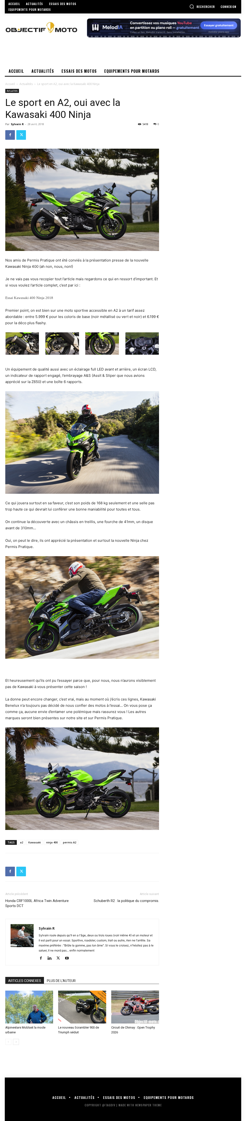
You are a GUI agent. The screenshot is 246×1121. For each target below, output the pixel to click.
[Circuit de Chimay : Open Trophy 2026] (135, 1007)
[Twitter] (21, 135)
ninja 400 (52, 842)
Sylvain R (17, 124)
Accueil (10, 84)
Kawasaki (34, 842)
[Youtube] (69, 958)
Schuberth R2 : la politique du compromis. (126, 901)
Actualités (26, 84)
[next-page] (16, 1042)
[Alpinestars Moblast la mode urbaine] (29, 1007)
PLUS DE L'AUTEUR (61, 981)
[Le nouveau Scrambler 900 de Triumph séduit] (82, 1007)
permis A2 (69, 842)
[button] (202, 6)
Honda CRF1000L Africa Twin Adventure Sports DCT (37, 903)
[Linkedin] (51, 958)
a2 (21, 842)
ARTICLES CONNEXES (24, 981)
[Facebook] (10, 135)
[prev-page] (8, 1042)
